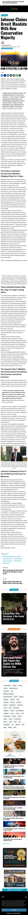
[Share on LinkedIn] (8, 75)
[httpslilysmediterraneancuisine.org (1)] (14, 752)
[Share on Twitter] (5, 75)
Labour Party (6, 563)
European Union (18, 558)
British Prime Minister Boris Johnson (12, 556)
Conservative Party (7, 558)
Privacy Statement (17, 913)
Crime (4, 785)
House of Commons (7, 561)
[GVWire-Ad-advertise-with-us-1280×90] (14, 69)
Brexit (5, 554)
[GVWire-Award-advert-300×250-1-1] (15, 867)
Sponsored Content (7, 816)
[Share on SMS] (16, 75)
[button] (26, 897)
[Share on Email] (13, 75)
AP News (4, 15)
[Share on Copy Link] (19, 75)
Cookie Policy (9, 913)
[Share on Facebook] (2, 75)
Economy (5, 837)
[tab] (10, 755)
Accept (14, 910)
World (15, 4)
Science (5, 806)
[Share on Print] (11, 75)
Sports (4, 655)
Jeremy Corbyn (17, 561)
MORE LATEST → (7, 843)
